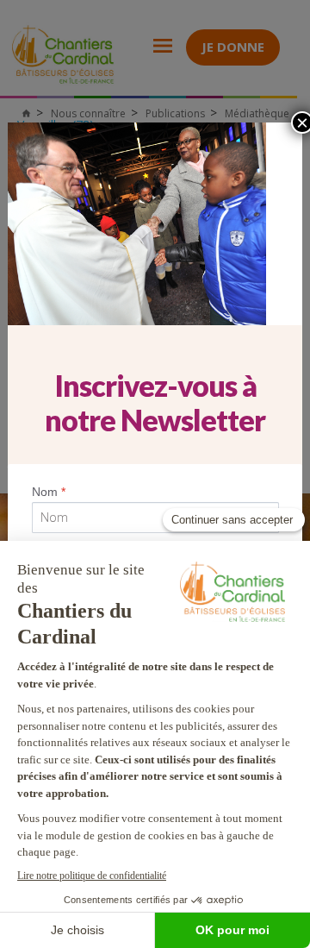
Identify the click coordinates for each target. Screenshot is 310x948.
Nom (48, 492)
